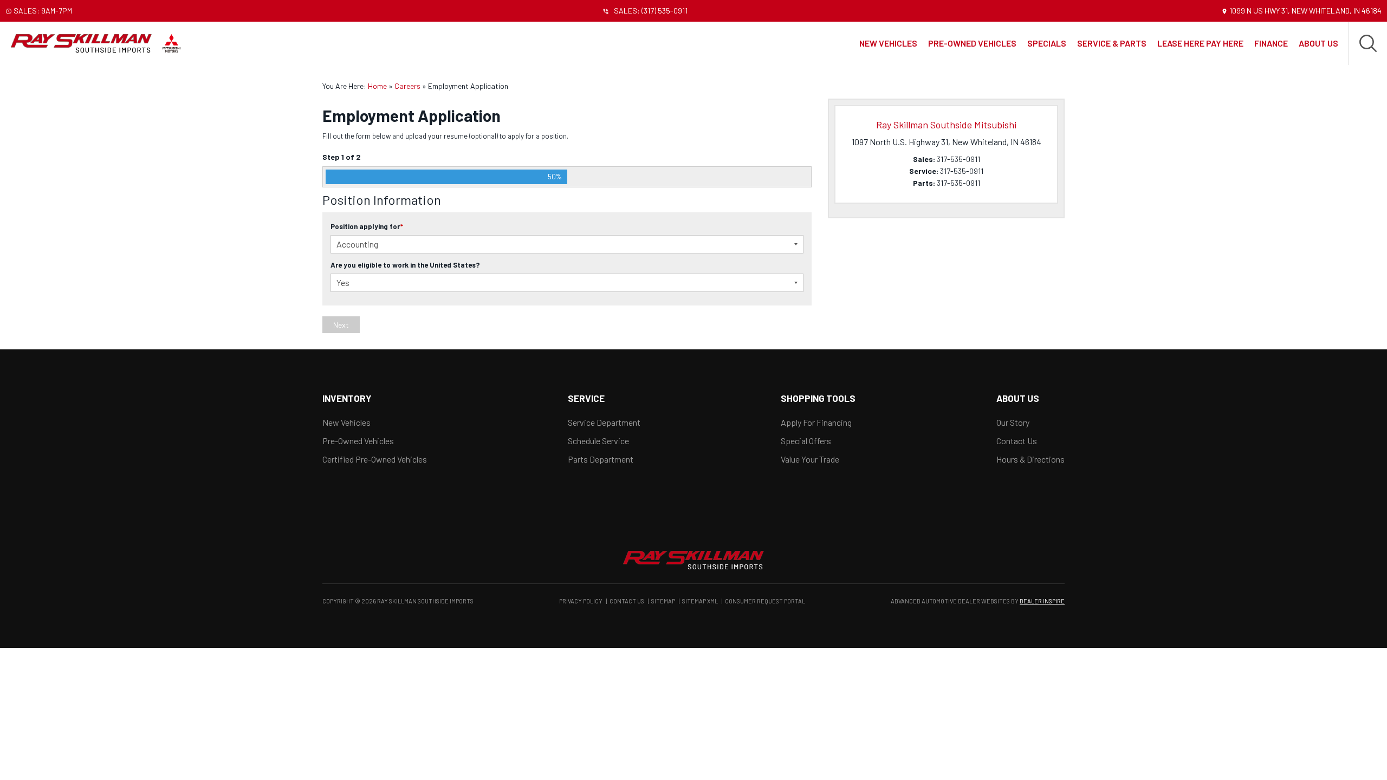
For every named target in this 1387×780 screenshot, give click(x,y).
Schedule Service (598, 440)
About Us (1318, 43)
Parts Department (600, 459)
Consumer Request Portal (765, 600)
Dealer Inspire (1042, 600)
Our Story (1012, 422)
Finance (1271, 43)
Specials (1046, 43)
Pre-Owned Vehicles (972, 43)
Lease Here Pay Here (1200, 43)
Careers (407, 85)
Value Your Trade (810, 459)
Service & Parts (1111, 43)
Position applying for (366, 226)
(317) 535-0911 (664, 10)
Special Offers (806, 440)
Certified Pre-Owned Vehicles (374, 459)
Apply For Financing (816, 422)
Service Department (604, 422)
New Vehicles (888, 43)
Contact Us (1016, 440)
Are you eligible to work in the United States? (405, 265)
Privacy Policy (580, 600)
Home (377, 85)
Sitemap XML (700, 600)
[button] (1368, 43)
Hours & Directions (1030, 459)
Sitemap (663, 600)
